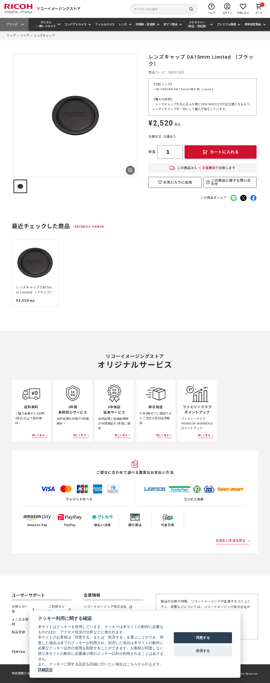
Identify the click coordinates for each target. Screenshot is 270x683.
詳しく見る (38, 435)
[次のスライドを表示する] (132, 115)
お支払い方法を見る (230, 540)
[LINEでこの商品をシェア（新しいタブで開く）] (233, 198)
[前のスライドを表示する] (18, 115)
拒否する (203, 651)
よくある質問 (20, 622)
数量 (152, 152)
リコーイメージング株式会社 (105, 607)
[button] (20, 186)
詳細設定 (45, 669)
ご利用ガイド (56, 609)
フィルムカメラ (105, 24)
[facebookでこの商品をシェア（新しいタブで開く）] (253, 198)
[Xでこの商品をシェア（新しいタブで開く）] (243, 198)
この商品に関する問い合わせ (231, 182)
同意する (203, 637)
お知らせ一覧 (20, 609)
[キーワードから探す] (164, 9)
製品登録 (18, 632)
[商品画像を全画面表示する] (130, 170)
